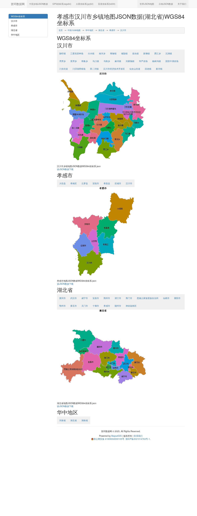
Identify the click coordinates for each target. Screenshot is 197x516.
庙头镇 (135, 53)
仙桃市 (166, 298)
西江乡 (157, 53)
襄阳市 (177, 298)
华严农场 (143, 61)
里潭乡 (73, 61)
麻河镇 (118, 61)
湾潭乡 (62, 61)
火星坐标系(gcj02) (84, 3)
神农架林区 (131, 305)
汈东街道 (63, 68)
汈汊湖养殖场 (78, 68)
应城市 (118, 183)
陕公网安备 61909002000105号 (109, 438)
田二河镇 (94, 68)
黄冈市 (62, 298)
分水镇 (91, 53)
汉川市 (123, 30)
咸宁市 (84, 298)
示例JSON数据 (166, 3)
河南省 (62, 420)
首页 (61, 30)
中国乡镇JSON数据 (38, 3)
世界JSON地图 (147, 3)
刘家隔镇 (130, 61)
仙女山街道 (134, 68)
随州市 (118, 305)
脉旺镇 (62, 53)
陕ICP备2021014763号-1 (138, 438)
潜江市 (118, 298)
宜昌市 (95, 298)
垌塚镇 (113, 53)
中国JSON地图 (74, 30)
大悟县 (62, 183)
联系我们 (138, 435)
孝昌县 (107, 183)
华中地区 (89, 30)
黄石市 (73, 305)
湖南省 (84, 420)
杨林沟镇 (156, 61)
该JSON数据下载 (65, 169)
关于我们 (182, 3)
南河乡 (102, 53)
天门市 (84, 305)
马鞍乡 (107, 61)
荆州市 (107, 298)
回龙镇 (148, 68)
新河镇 (159, 68)
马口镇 (95, 61)
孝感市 (112, 30)
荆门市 (129, 298)
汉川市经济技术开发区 (114, 68)
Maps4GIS (116, 435)
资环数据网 (18, 4)
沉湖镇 (168, 53)
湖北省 (101, 30)
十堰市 (95, 305)
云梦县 (84, 183)
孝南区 (73, 183)
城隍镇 (124, 53)
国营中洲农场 (171, 61)
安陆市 (95, 183)
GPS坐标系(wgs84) (61, 3)
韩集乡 (84, 61)
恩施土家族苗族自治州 (147, 298)
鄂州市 (62, 305)
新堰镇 (146, 53)
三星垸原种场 (76, 53)
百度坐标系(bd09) (106, 3)
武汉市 (73, 298)
